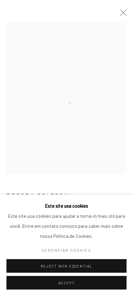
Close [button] (122, 14)
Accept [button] (66, 283)
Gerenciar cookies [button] (66, 250)
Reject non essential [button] (66, 266)
